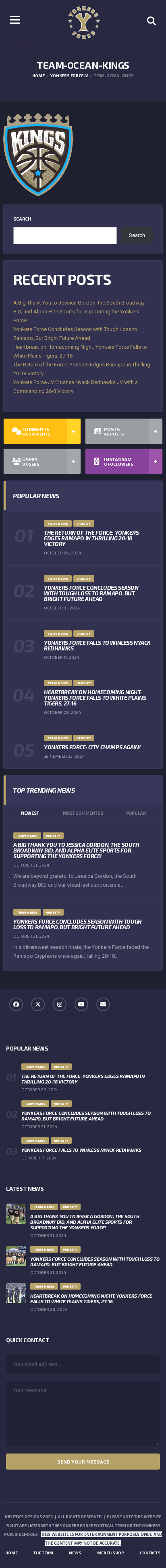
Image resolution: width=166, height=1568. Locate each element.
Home (11, 1552)
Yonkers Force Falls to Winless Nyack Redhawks (97, 645)
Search (22, 218)
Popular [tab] (136, 813)
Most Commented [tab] (83, 813)
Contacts (150, 1552)
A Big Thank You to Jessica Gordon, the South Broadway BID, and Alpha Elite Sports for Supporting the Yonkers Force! (79, 311)
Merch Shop (110, 1552)
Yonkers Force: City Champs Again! (92, 747)
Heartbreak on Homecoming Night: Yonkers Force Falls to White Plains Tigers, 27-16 (95, 698)
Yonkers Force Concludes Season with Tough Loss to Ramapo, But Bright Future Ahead (91, 593)
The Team (43, 1552)
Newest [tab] (30, 813)
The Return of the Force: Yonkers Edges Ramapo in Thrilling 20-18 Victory (91, 538)
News (75, 1552)
